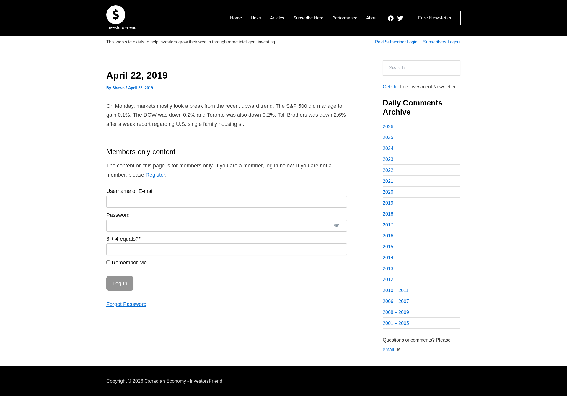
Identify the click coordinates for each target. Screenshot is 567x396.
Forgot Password (126, 304)
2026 (388, 126)
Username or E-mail (130, 191)
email (388, 349)
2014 (388, 257)
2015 (388, 246)
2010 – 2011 (395, 290)
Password (118, 215)
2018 (388, 213)
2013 (388, 268)
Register (155, 175)
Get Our (391, 86)
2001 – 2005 (396, 323)
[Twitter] (400, 18)
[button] (435, 18)
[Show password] (336, 226)
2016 (388, 235)
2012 (388, 279)
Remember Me (128, 262)
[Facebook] (391, 18)
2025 (388, 137)
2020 (388, 192)
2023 (388, 159)
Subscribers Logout (442, 41)
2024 (388, 148)
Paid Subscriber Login (396, 41)
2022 (388, 170)
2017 (388, 224)
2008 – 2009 (396, 312)
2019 (388, 203)
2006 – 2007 (396, 301)
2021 (388, 181)
